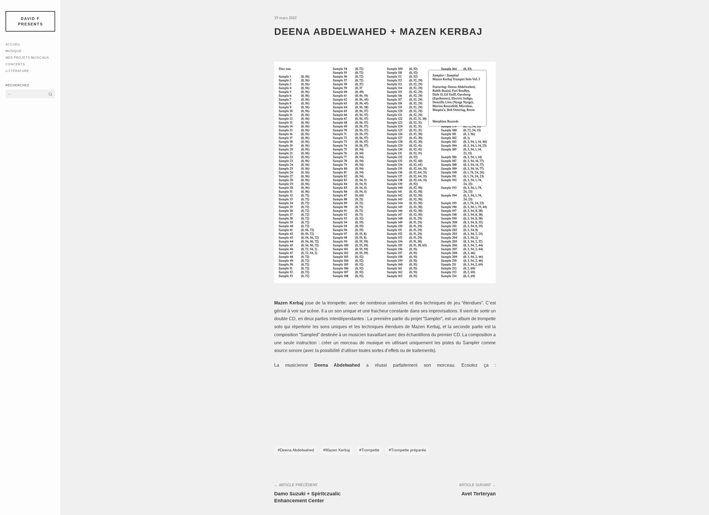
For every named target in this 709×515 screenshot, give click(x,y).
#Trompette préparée (407, 450)
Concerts (15, 64)
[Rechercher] (50, 94)
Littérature (17, 71)
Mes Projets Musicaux (27, 57)
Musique (14, 51)
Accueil (13, 44)
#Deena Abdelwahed (296, 450)
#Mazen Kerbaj (336, 450)
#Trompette (369, 450)
